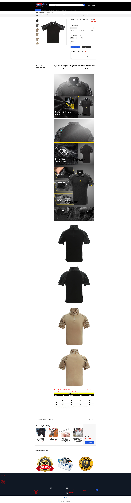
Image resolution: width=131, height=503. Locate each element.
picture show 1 (82, 27)
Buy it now (86, 47)
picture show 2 (90, 27)
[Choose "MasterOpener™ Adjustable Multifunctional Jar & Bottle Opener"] (69, 428)
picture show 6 (74, 32)
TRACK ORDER (3, 481)
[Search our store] (84, 5)
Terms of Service (3, 482)
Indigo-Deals (63, 499)
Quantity (72, 41)
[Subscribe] (97, 490)
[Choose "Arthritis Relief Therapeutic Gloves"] (57, 428)
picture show (73, 27)
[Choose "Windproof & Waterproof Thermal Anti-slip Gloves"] (45, 428)
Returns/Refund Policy (4, 479)
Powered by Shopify (68, 499)
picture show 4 (82, 30)
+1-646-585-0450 (82, 0)
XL (84, 37)
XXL (72, 37)
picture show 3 (74, 30)
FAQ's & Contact (3, 478)
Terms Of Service (3, 480)
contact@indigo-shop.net (91, 0)
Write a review (91, 419)
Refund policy (3, 483)
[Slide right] (65, 32)
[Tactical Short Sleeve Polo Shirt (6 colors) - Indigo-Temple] (37, 21)
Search (2, 477)
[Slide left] (40, 32)
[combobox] (67, 5)
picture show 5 (90, 30)
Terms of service (68, 501)
